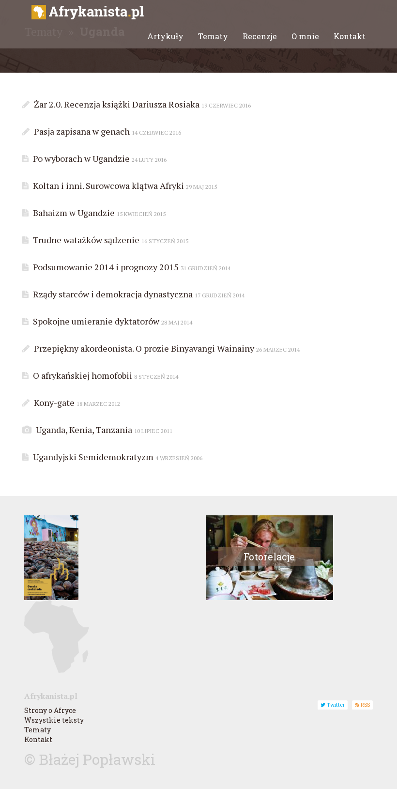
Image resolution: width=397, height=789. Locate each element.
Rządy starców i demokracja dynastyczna (137, 294)
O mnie (305, 36)
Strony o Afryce (50, 710)
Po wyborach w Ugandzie (99, 158)
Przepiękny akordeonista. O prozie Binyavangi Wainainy (166, 348)
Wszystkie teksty (54, 720)
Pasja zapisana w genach (106, 131)
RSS (364, 704)
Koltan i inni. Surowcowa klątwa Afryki (124, 185)
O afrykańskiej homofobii (104, 375)
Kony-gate (76, 402)
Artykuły (165, 36)
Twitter (335, 704)
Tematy (213, 36)
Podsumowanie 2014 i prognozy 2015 (130, 267)
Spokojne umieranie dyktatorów (111, 321)
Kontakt (350, 36)
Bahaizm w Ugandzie (98, 212)
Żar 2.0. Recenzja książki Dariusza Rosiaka (141, 104)
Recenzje (260, 36)
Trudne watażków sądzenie (109, 240)
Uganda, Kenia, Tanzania (103, 429)
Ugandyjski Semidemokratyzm (116, 457)
